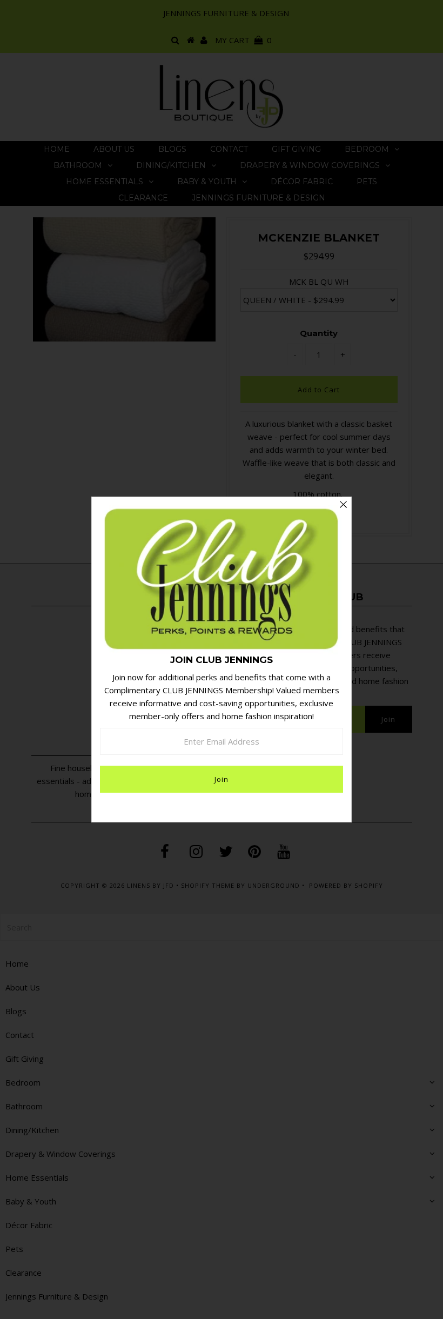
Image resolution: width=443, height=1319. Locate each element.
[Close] (343, 505)
